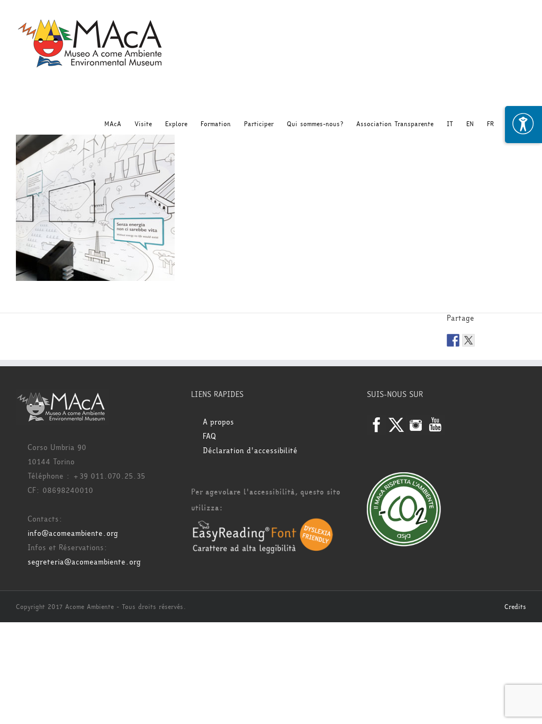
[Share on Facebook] (453, 340)
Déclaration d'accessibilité (250, 450)
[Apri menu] (523, 124)
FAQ (209, 436)
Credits (515, 607)
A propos (218, 422)
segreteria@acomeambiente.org (84, 562)
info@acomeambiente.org (73, 533)
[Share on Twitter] (468, 340)
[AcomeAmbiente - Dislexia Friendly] (263, 523)
